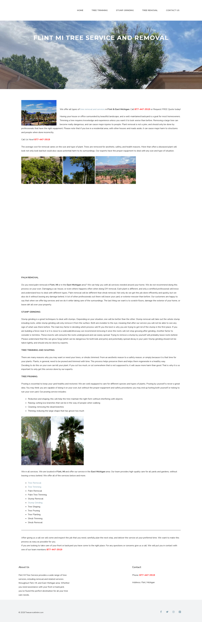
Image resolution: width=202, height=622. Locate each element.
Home (80, 10)
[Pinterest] (179, 612)
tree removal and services (92, 109)
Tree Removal (150, 10)
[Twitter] (167, 612)
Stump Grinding (125, 10)
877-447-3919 (142, 109)
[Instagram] (173, 612)
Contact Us (172, 10)
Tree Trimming (100, 10)
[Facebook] (161, 612)
